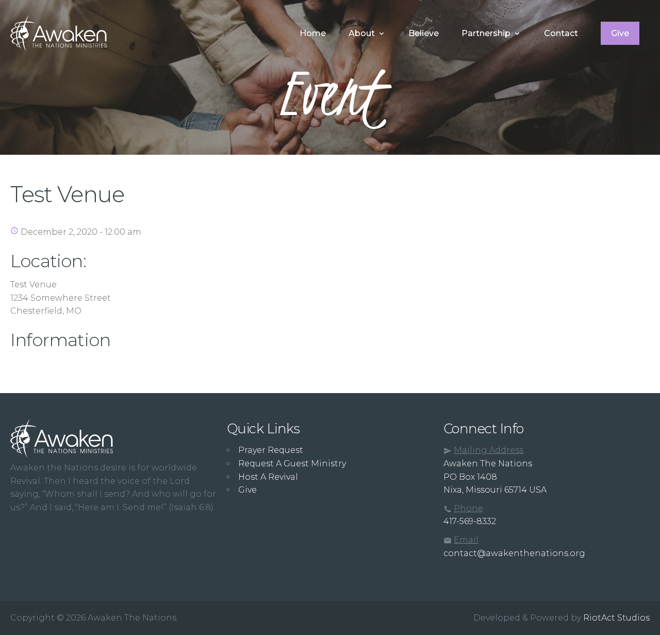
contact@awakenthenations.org (514, 553)
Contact (561, 33)
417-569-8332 (469, 521)
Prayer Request (270, 450)
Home (313, 33)
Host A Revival (268, 477)
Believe (423, 33)
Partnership (485, 33)
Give (620, 33)
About (362, 33)
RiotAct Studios (616, 618)
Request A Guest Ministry (292, 463)
